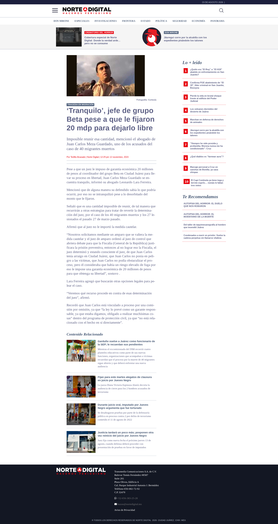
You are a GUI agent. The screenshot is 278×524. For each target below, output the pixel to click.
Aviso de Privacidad (124, 510)
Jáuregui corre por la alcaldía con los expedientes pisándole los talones (207, 133)
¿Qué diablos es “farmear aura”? (207, 156)
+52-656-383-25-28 (127, 498)
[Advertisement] (204, 268)
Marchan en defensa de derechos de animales (207, 120)
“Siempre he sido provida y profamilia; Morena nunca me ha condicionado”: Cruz (206, 146)
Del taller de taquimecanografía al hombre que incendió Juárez (205, 226)
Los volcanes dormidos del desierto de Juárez (203, 110)
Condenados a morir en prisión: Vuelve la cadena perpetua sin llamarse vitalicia (204, 236)
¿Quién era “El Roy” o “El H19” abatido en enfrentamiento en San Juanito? (207, 72)
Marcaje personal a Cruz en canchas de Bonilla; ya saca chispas (204, 169)
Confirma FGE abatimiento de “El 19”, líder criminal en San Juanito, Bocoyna (207, 85)
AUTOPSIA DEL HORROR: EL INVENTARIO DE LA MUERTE (199, 215)
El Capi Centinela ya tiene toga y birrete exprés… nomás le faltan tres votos (207, 183)
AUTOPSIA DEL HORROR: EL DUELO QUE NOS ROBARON (203, 204)
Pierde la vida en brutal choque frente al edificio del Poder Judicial (205, 98)
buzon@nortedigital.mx (129, 504)
